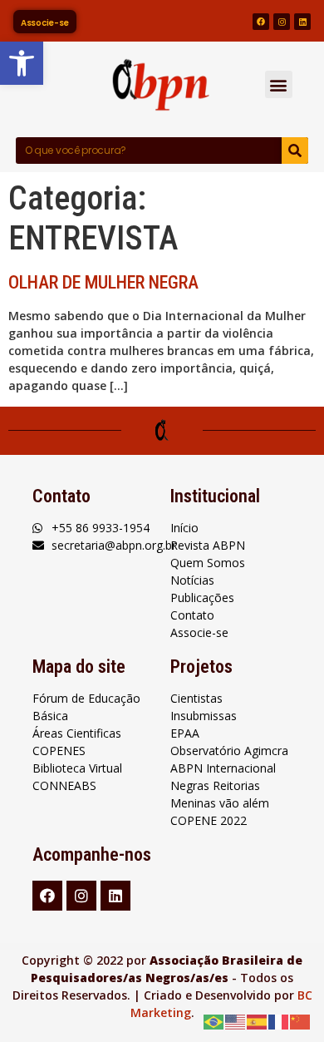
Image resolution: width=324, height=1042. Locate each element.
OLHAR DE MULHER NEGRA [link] (103, 282)
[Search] (295, 150)
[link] (21, 63)
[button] (278, 84)
